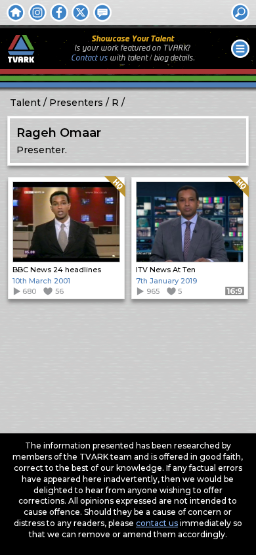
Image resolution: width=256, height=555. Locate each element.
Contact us (89, 58)
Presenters (76, 103)
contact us (157, 523)
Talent (25, 103)
